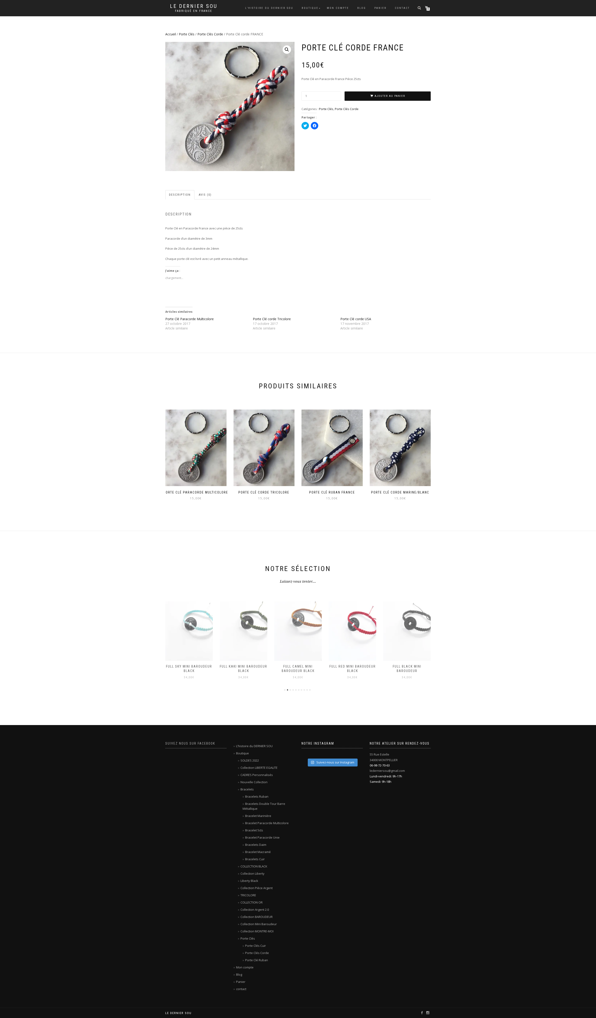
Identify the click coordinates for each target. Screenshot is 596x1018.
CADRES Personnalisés (256, 775)
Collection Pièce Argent (256, 888)
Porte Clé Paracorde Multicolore (189, 319)
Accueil (170, 34)
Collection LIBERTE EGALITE (259, 768)
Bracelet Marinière (258, 816)
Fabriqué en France (193, 11)
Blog (361, 8)
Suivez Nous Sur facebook (190, 743)
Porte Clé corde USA (355, 319)
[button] (287, 49)
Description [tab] (180, 194)
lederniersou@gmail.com (387, 771)
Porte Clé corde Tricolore (272, 319)
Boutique (310, 8)
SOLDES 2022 (249, 760)
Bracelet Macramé (258, 852)
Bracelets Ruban (256, 796)
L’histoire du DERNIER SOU (269, 8)
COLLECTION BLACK (253, 866)
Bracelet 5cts (254, 830)
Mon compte (338, 8)
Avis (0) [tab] (205, 194)
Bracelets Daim (255, 845)
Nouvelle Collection (254, 782)
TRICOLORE (248, 895)
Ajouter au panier (390, 95)
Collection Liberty (252, 873)
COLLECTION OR (251, 902)
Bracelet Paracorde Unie (262, 837)
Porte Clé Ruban (256, 960)
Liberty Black (249, 881)
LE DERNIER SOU (193, 6)
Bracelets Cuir (255, 859)
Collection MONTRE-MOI (257, 931)
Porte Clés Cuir (255, 946)
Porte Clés (186, 34)
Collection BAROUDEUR (256, 917)
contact (402, 8)
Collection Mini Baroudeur (258, 924)
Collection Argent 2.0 (254, 909)
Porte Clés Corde (210, 34)
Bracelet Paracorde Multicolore (267, 823)
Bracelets (247, 789)
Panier (380, 8)
